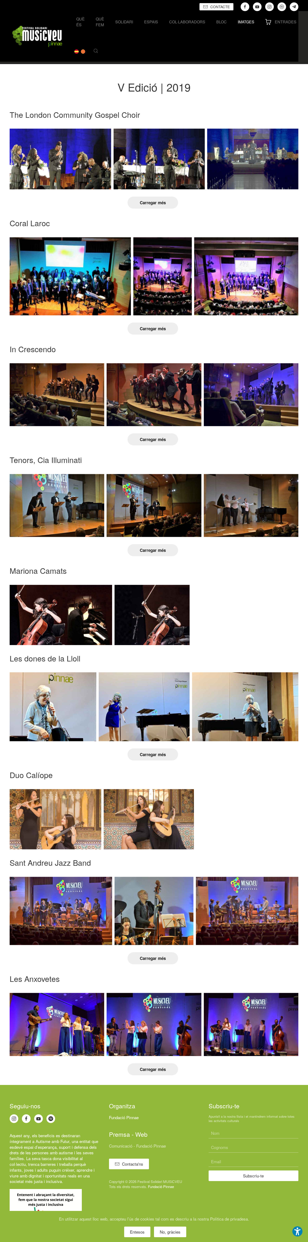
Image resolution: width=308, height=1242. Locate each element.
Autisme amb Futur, (53, 1141)
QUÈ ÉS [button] (80, 21)
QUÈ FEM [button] (100, 21)
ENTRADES (285, 22)
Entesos (137, 1232)
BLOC (221, 22)
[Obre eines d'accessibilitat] (297, 1231)
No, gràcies (170, 1232)
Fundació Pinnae (124, 1117)
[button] (95, 51)
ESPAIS (151, 22)
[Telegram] (294, 6)
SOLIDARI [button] (124, 22)
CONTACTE (220, 6)
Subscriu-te (253, 1176)
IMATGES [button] (246, 22)
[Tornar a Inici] (37, 36)
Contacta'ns (132, 1164)
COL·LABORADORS (187, 22)
